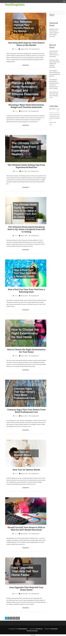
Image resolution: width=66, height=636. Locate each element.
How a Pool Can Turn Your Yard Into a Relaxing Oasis (26, 290)
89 (14, 618)
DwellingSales (15, 4)
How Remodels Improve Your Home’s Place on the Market (26, 44)
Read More (25, 65)
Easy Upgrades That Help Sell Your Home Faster (26, 588)
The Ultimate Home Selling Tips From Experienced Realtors (26, 166)
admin (15, 49)
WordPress (39, 629)
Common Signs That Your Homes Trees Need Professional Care (26, 410)
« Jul (50, 124)
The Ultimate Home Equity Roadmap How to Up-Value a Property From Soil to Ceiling (26, 229)
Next (17, 618)
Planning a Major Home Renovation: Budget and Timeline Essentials (26, 106)
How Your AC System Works (26, 470)
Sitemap (33, 635)
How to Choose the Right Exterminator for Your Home (26, 350)
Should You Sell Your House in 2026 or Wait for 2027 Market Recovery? (26, 528)
